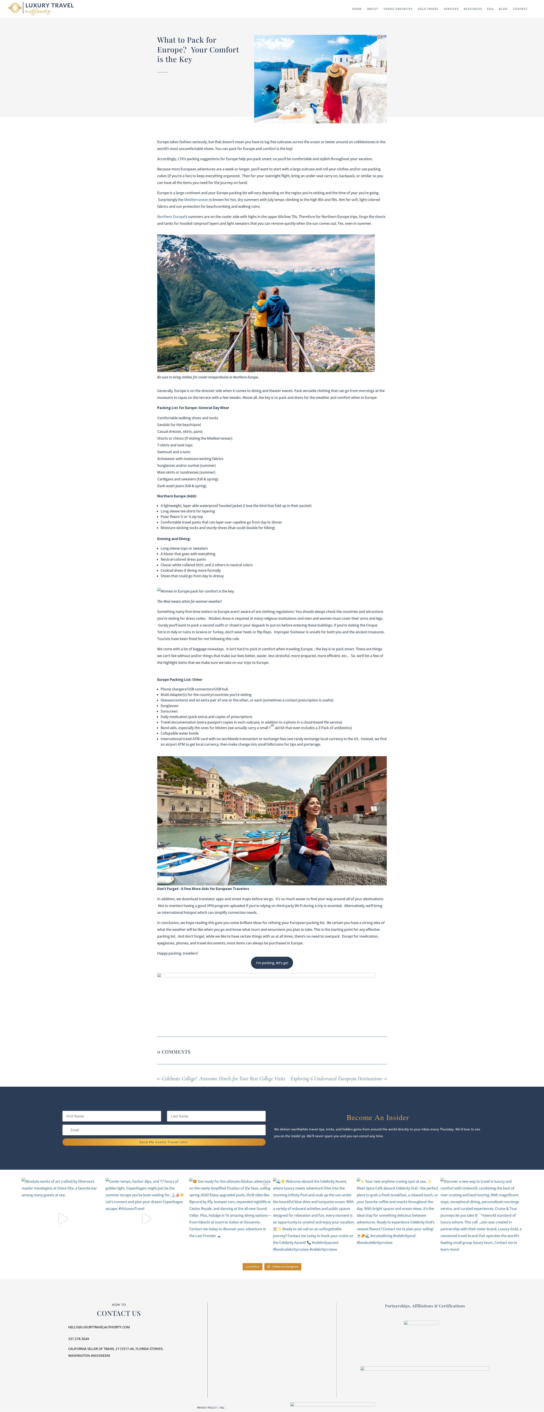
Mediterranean (196, 199)
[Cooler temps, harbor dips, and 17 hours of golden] (146, 1219)
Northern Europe (171, 216)
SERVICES (451, 8)
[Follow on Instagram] (272, 1330)
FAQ (490, 8)
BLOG (503, 8)
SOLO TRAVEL (428, 8)
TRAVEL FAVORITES (398, 8)
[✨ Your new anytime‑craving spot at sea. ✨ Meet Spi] (397, 1219)
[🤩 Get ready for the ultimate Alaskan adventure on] (230, 1219)
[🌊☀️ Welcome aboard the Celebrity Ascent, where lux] (314, 1219)
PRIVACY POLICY (207, 1407)
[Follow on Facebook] (263, 1330)
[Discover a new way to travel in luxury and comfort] (481, 1219)
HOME (357, 8)
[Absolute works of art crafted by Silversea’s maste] (62, 1219)
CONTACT (520, 8)
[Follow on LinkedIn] (280, 1330)
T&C (222, 1407)
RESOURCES (473, 8)
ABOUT (372, 8)
